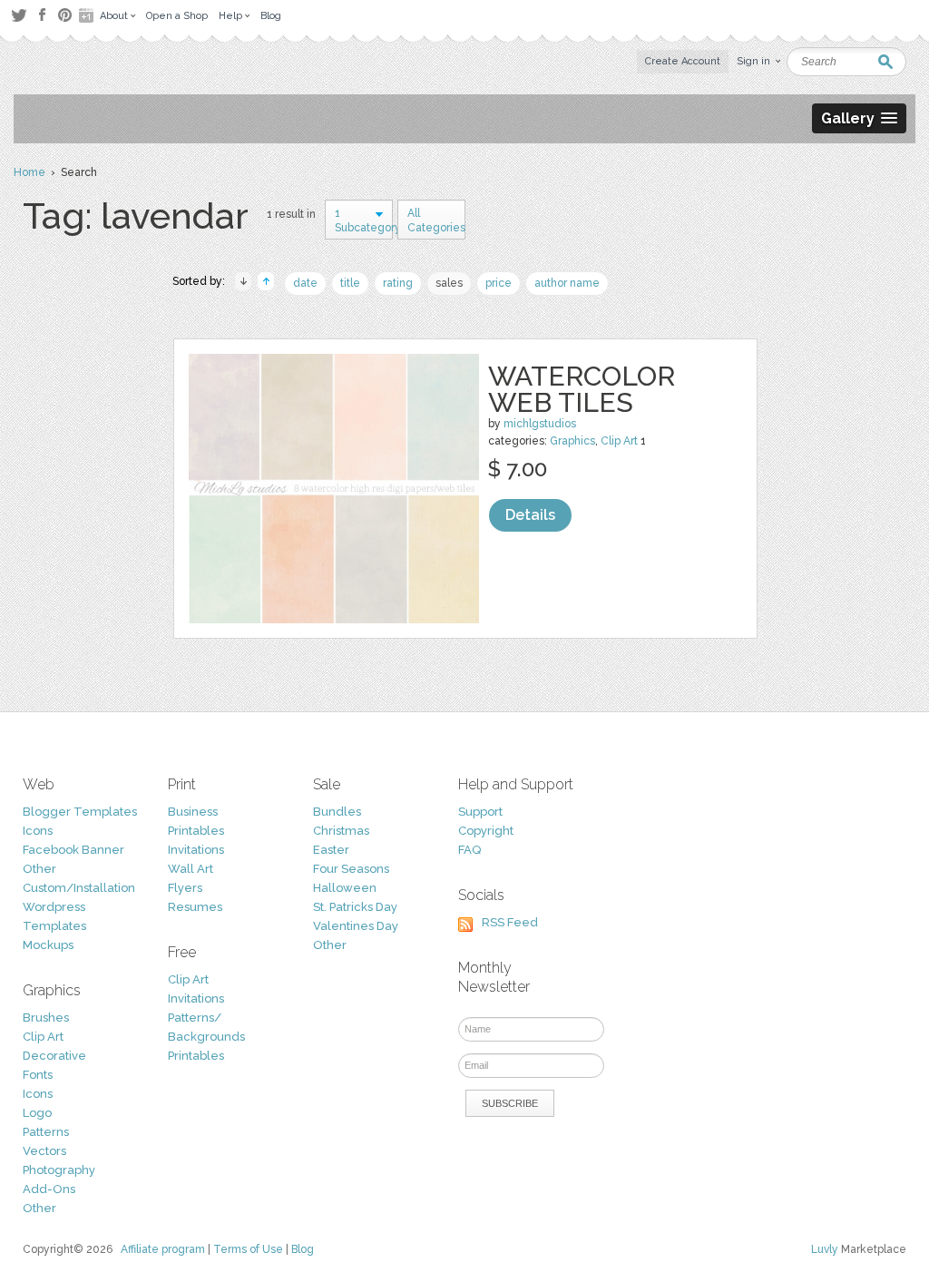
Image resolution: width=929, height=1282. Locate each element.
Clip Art (619, 441)
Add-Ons (49, 1189)
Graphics (572, 441)
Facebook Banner (73, 849)
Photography (59, 1170)
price (498, 283)
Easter (331, 849)
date (305, 283)
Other (39, 869)
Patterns (46, 1132)
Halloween (344, 888)
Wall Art (190, 869)
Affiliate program (163, 1249)
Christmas (341, 830)
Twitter (18, 15)
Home (29, 172)
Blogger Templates (80, 811)
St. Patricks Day (355, 907)
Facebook (42, 15)
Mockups (48, 945)
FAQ (469, 849)
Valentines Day (355, 926)
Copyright (485, 830)
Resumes (195, 907)
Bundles (337, 811)
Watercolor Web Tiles (581, 389)
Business (193, 811)
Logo (37, 1113)
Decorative (54, 1055)
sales (449, 283)
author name (567, 283)
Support (480, 811)
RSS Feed (510, 922)
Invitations (196, 849)
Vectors (44, 1151)
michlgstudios (540, 423)
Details (530, 515)
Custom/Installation (79, 888)
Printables (196, 830)
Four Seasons (351, 869)
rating (398, 283)
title (350, 283)
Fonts (38, 1074)
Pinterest (64, 15)
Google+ (88, 15)
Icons (38, 830)
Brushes (46, 1017)
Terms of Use (248, 1249)
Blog (302, 1249)
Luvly (824, 1249)
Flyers (185, 888)
